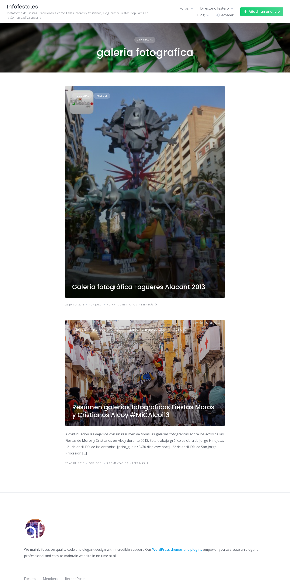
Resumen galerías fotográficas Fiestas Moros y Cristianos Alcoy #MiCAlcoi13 (143, 411)
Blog (201, 15)
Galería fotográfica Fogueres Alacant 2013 (138, 286)
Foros (184, 8)
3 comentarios (117, 463)
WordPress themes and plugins (177, 549)
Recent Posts (75, 578)
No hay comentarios (122, 304)
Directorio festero (214, 8)
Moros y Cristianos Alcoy (148, 329)
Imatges (102, 95)
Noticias (180, 329)
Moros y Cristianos (107, 329)
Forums (30, 578)
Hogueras (82, 95)
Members (50, 578)
